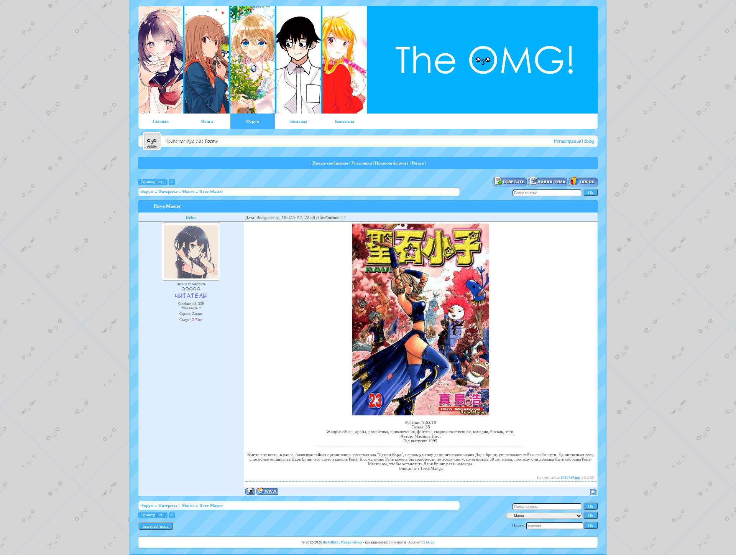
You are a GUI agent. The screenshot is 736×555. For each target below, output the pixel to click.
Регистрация (567, 141)
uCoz (430, 542)
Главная (161, 121)
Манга (206, 121)
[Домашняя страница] (267, 491)
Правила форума (392, 163)
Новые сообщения (330, 163)
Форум (253, 121)
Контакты (344, 121)
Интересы (167, 191)
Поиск (418, 163)
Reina (191, 217)
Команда (298, 121)
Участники (361, 163)
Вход (589, 141)
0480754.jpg (570, 477)
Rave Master (211, 191)
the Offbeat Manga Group (342, 542)
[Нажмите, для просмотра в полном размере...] (420, 414)
